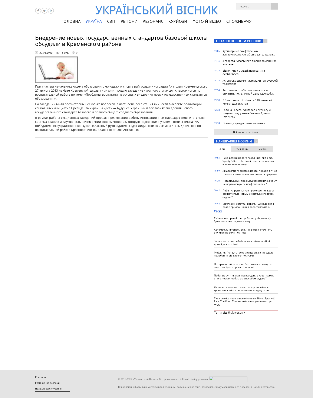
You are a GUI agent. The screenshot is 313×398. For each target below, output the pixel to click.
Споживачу (239, 21)
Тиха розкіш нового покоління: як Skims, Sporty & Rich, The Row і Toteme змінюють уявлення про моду (248, 161)
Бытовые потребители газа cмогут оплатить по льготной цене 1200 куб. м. (249, 92)
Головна (71, 21)
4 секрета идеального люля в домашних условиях (249, 62)
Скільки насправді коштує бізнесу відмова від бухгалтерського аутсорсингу (242, 219)
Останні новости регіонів (238, 41)
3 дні (222, 149)
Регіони (129, 21)
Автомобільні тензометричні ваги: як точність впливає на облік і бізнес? (243, 231)
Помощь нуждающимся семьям (244, 123)
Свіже (218, 211)
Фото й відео (206, 21)
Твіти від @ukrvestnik (229, 312)
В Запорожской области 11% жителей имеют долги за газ (247, 101)
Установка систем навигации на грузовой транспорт (250, 82)
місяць (263, 149)
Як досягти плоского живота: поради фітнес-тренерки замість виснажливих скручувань (250, 172)
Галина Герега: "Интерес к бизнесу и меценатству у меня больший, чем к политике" (247, 113)
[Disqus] (121, 195)
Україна (94, 21)
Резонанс (153, 21)
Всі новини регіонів (245, 132)
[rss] (51, 11)
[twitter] (44, 11)
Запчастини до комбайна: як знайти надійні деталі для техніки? (242, 242)
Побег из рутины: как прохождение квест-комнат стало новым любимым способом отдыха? (249, 194)
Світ (111, 21)
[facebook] (38, 11)
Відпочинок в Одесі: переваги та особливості (244, 72)
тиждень (242, 149)
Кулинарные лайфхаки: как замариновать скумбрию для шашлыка (249, 52)
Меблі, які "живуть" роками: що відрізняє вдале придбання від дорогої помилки (248, 205)
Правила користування (48, 388)
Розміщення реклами (47, 382)
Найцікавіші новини (234, 141)
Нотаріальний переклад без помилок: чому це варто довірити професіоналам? (250, 182)
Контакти (40, 377)
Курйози (177, 21)
